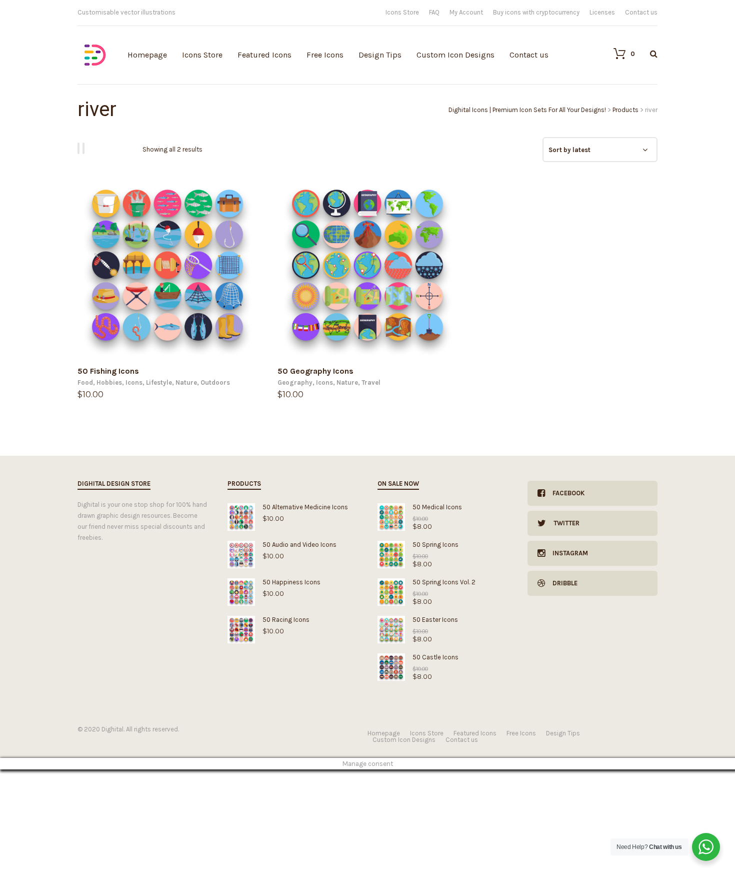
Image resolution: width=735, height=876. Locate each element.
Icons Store (402, 12)
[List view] (85, 148)
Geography (295, 382)
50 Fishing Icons (108, 371)
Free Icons (325, 55)
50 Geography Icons (316, 371)
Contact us (641, 12)
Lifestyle (159, 382)
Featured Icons (265, 55)
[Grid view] (80, 148)
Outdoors (215, 382)
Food (85, 382)
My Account (466, 12)
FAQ (434, 12)
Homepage (147, 55)
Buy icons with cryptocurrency (536, 12)
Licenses (602, 12)
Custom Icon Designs (455, 55)
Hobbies (109, 382)
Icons (134, 382)
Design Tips (380, 55)
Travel (371, 382)
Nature (186, 382)
